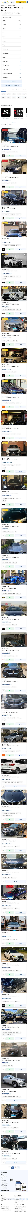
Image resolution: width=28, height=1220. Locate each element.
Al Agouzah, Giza (7, 624)
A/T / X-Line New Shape (7, 815)
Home (15, 1197)
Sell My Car (22, 2)
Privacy (15, 1202)
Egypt (10, 1199)
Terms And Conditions (19, 1200)
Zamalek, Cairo (7, 877)
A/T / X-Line (19, 782)
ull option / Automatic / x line (8, 1034)
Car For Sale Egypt (5, 1206)
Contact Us (16, 1199)
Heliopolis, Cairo (7, 531)
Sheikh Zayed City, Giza (8, 908)
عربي (13, 2)
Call (21, 155)
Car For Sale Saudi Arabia (6, 1209)
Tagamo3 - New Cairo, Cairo (9, 276)
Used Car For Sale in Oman (20, 1211)
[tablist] (14, 90)
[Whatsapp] (10, 156)
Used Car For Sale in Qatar (19, 1209)
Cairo (5, 1065)
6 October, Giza (7, 782)
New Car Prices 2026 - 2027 (12, 85)
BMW (14, 151)
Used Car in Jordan (18, 1208)
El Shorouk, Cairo (7, 562)
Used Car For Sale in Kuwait (20, 1206)
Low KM (4, 278)
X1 (16, 151)
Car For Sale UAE (4, 1208)
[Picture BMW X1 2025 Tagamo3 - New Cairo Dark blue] (14, 577)
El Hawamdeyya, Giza (8, 1127)
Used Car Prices (12, 81)
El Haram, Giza (7, 183)
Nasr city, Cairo (7, 371)
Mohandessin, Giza (7, 340)
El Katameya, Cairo (7, 151)
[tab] (3, 90)
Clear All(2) (17, 13)
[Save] (25, 130)
